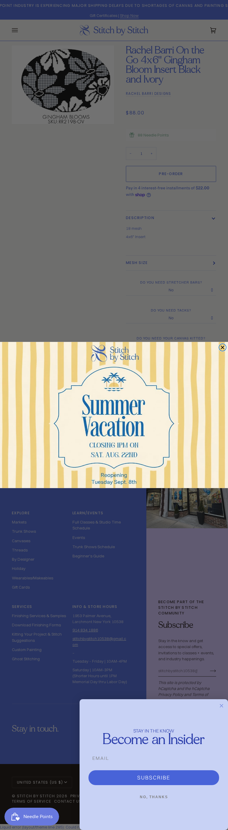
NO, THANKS (154, 797)
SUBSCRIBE (153, 777)
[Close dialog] (222, 347)
